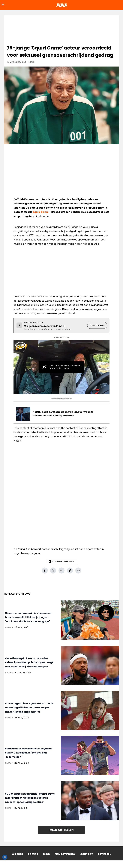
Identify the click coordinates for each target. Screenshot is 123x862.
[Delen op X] (53, 570)
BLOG (46, 854)
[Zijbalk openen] (3, 5)
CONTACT (86, 854)
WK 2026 (17, 854)
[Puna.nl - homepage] (62, 5)
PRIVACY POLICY (65, 854)
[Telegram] (61, 570)
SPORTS (9, 672)
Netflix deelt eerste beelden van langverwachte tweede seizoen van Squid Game (63, 413)
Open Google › (97, 325)
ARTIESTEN (104, 854)
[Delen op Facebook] (45, 570)
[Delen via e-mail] (78, 570)
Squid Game (40, 212)
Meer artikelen (62, 830)
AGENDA (33, 854)
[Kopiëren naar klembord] (70, 570)
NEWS (31, 62)
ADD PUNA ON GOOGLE (63, 561)
